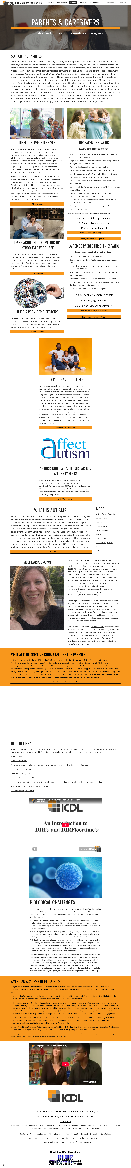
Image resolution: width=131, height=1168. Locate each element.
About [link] (81, 3)
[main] (65, 23)
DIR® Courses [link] (94, 3)
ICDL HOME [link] (50, 3)
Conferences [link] (109, 3)
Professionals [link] (62, 3)
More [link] (121, 3)
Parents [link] (73, 3)
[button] (128, 2)
